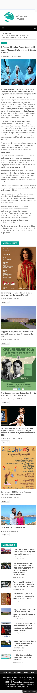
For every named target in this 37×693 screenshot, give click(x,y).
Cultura (4, 43)
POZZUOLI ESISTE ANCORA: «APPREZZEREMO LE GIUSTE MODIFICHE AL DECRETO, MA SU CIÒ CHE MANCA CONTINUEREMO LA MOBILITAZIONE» (23, 569)
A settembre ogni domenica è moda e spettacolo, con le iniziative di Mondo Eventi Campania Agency (24, 627)
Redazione (7, 672)
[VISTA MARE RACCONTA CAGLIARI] (18, 515)
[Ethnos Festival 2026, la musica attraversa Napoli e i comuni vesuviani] (18, 467)
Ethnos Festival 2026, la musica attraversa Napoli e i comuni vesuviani (16, 493)
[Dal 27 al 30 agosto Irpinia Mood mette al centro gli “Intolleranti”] (6, 656)
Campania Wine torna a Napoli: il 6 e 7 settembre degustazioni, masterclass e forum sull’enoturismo (24, 644)
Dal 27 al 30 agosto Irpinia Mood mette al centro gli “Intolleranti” (22, 657)
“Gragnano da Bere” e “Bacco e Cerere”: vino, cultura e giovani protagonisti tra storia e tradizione (24, 552)
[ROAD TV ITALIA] (15, 17)
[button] (35, 28)
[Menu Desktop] (3, 28)
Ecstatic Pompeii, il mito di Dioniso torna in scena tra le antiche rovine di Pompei (16, 294)
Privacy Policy (29, 672)
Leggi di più (5, 302)
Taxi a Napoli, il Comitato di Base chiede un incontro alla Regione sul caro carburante (23, 584)
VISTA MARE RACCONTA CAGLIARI (13, 528)
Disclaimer (17, 672)
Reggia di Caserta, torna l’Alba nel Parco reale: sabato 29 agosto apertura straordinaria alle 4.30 (17, 334)
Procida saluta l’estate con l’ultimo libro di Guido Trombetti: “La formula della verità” (18, 394)
